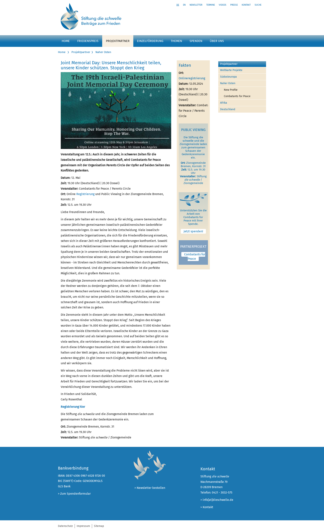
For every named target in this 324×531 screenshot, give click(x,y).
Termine (210, 5)
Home (66, 41)
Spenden (196, 41)
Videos (222, 5)
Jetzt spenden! (193, 231)
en (184, 5)
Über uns (217, 41)
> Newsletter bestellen (149, 488)
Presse (234, 5)
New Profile (231, 89)
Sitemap (99, 526)
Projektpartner (118, 41)
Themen (176, 41)
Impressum (83, 526)
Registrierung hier (73, 406)
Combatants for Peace (194, 256)
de (177, 5)
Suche (258, 5)
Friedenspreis (87, 41)
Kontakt (246, 5)
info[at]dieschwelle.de (218, 500)
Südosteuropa (228, 76)
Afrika (223, 102)
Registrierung (85, 194)
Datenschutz (65, 526)
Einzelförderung (150, 41)
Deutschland (227, 109)
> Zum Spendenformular (74, 493)
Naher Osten (103, 52)
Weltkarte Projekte (231, 70)
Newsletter (196, 5)
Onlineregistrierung (192, 78)
